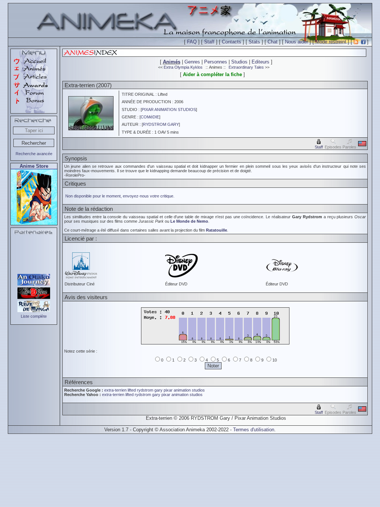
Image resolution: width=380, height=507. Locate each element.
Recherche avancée (34, 153)
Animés (171, 62)
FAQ (192, 42)
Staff (209, 42)
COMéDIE (150, 117)
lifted (132, 390)
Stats (254, 42)
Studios (239, 62)
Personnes (215, 62)
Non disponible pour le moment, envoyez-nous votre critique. (119, 196)
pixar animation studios (184, 390)
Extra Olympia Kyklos (183, 67)
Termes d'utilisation (253, 429)
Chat (273, 42)
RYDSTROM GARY (161, 124)
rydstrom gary (150, 390)
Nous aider (296, 42)
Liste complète (34, 316)
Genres (192, 62)
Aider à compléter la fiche (212, 74)
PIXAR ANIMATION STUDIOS (169, 109)
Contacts (231, 42)
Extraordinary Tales (246, 67)
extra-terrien (115, 390)
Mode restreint (330, 42)
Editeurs (260, 62)
